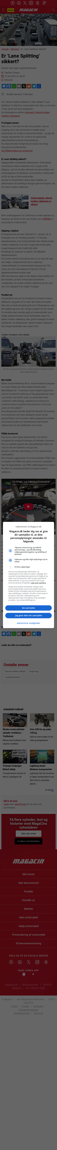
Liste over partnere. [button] (38, 583)
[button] (28, 567)
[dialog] (28, 575)
